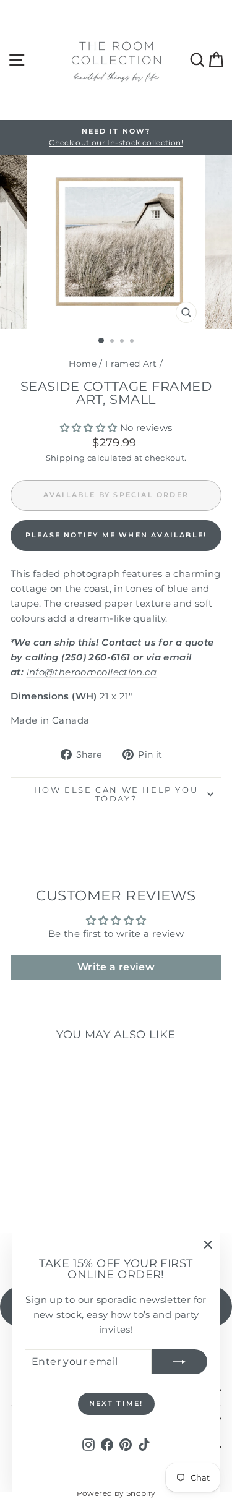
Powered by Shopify (116, 1493)
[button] (89, 428)
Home (83, 363)
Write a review (116, 967)
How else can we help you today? (116, 794)
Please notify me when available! (116, 535)
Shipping (65, 458)
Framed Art (131, 363)
